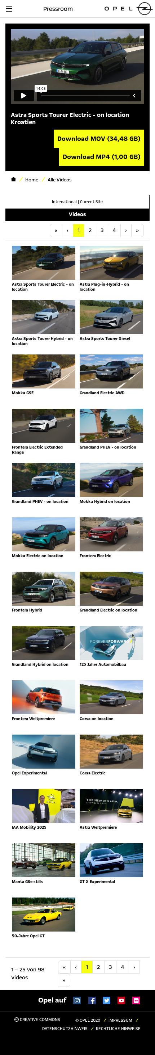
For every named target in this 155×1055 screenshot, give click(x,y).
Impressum (120, 1020)
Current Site (91, 202)
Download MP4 (102, 156)
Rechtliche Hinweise (118, 1028)
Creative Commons (39, 1019)
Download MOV (99, 138)
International (64, 202)
